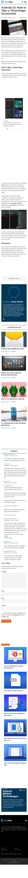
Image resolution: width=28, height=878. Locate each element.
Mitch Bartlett (5, 351)
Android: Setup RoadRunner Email (12, 348)
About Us (3, 848)
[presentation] (15, 655)
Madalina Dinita (5, 401)
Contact (16, 848)
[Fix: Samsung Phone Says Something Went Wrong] (14, 413)
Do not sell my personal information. (14, 862)
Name (3, 591)
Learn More (6, 809)
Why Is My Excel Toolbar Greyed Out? (13, 690)
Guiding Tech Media (16, 826)
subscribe (16, 615)
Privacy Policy (17, 849)
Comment (4, 571)
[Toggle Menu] (25, 2)
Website (3, 605)
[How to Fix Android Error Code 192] (14, 389)
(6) (26, 17)
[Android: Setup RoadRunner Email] (14, 339)
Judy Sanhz (4, 17)
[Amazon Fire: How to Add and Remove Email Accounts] (14, 363)
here (2, 831)
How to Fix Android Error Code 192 (12, 399)
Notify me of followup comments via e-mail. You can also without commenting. (13, 615)
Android (17, 278)
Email (3, 598)
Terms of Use (4, 849)
